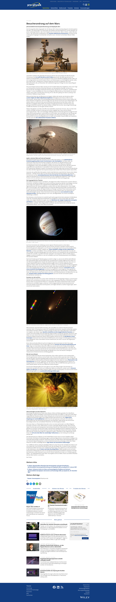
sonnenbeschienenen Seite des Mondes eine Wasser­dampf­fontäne (55, 175)
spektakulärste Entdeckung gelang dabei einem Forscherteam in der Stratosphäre (49, 160)
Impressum (87, 586)
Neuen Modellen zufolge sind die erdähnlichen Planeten (50, 250)
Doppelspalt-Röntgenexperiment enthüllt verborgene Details (51, 559)
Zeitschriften (54, 8)
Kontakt (88, 592)
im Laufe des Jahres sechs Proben (44, 77)
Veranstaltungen (85, 8)
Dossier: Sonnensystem (34, 478)
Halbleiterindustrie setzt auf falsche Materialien (53, 535)
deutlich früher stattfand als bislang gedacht (41, 273)
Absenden (85, 538)
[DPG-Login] (86, 5)
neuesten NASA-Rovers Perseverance (58, 33)
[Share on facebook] (27, 484)
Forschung (53, 1)
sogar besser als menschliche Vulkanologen (58, 442)
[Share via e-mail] (40, 484)
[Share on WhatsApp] (37, 484)
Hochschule (86, 1)
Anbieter (76, 8)
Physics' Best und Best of (33, 506)
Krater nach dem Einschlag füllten (50, 449)
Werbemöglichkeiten (84, 588)
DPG (81, 1)
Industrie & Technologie (64, 1)
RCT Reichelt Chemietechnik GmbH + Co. (57, 506)
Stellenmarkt (62, 8)
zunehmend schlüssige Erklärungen (49, 371)
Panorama (75, 1)
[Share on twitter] (31, 484)
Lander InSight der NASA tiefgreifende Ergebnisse (39, 98)
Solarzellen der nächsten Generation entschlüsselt (53, 524)
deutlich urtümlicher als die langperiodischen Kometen (57, 332)
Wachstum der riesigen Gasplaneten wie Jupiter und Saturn (51, 200)
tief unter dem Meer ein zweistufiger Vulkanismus (45, 433)
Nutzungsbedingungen (84, 590)
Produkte (70, 8)
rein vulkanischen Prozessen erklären (46, 117)
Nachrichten (46, 8)
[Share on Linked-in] (34, 484)
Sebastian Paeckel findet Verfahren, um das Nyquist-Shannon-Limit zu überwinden (52, 546)
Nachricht (48, 523)
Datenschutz (86, 585)
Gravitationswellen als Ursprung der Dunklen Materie (52, 571)
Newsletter (87, 594)
